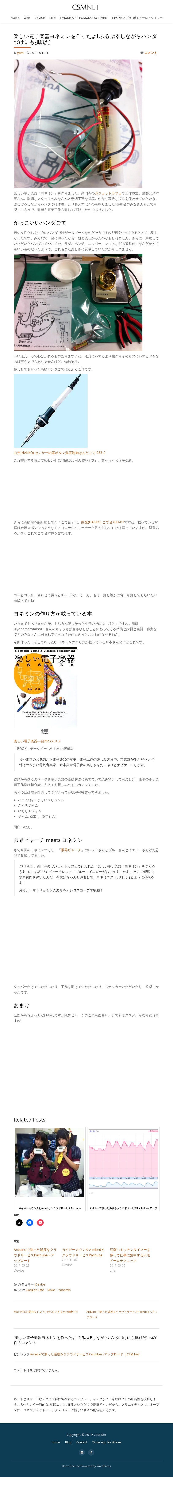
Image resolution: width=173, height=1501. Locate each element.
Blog (68, 1442)
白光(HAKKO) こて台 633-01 (102, 522)
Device (39, 17)
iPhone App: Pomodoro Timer (83, 17)
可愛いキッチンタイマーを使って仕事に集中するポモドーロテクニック (130, 1255)
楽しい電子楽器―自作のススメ (37, 741)
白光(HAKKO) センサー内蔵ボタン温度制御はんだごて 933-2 (59, 452)
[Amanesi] (86, 7)
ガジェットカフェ (108, 193)
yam (20, 52)
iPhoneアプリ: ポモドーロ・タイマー (137, 17)
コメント (151, 52)
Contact (81, 1442)
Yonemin (64, 1290)
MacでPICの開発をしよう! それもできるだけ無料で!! (46, 1312)
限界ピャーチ (71, 850)
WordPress (104, 1466)
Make (51, 1290)
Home (15, 17)
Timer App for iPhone (107, 1442)
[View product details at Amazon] (45, 691)
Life (52, 17)
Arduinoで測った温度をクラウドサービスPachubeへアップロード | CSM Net (84, 1354)
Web (27, 17)
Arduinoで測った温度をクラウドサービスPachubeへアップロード (35, 1255)
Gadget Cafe (35, 1290)
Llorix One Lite (71, 1466)
